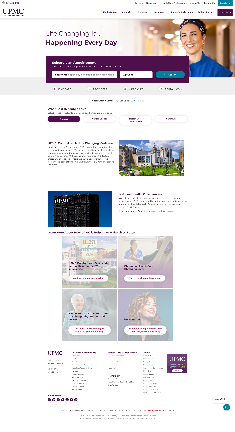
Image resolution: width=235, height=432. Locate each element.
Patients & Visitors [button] (181, 12)
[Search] (170, 74)
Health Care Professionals (174, 3)
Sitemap (170, 410)
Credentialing (112, 368)
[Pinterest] (62, 400)
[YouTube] (71, 400)
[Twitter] (67, 399)
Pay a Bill (75, 362)
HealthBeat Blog (149, 377)
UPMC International (150, 389)
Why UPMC (147, 356)
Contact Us (209, 3)
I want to (224, 12)
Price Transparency (79, 380)
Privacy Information (134, 410)
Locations (75, 359)
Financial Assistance (79, 383)
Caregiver (171, 119)
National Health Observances (161, 211)
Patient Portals (206, 12)
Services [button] (142, 12)
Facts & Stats (148, 359)
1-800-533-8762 (136, 101)
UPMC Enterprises (150, 383)
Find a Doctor (110, 12)
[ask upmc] (226, 407)
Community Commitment (153, 368)
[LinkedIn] (58, 400)
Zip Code (128, 74)
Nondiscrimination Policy (152, 392)
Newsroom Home (114, 379)
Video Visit (135, 89)
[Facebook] (49, 400)
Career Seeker (99, 119)
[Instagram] (53, 400)
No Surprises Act (78, 377)
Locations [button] (159, 12)
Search (223, 3)
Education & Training (115, 362)
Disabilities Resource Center (82, 368)
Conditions (128, 12)
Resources (111, 359)
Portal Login (173, 89)
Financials (147, 371)
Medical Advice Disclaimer (111, 410)
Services (75, 371)
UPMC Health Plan (150, 386)
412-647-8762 (53, 369)
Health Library (77, 389)
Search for (61, 74)
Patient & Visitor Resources (82, 365)
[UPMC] (13, 12)
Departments (112, 365)
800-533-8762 (12, 3)
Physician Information (115, 356)
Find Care (64, 89)
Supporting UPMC (150, 374)
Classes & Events (78, 386)
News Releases (113, 385)
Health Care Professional (135, 120)
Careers (139, 3)
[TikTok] (75, 399)
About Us (195, 3)
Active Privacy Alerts (154, 410)
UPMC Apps (147, 380)
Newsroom (151, 3)
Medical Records (78, 374)
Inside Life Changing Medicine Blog (120, 382)
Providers (99, 89)
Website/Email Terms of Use (85, 410)
